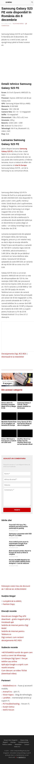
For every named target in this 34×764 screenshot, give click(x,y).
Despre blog (24, 740)
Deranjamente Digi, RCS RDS (13, 353)
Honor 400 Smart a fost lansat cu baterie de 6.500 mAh (8, 440)
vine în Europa (21, 165)
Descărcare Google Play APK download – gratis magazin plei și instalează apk (15, 619)
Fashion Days (9, 604)
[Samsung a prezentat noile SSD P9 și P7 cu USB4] (4, 534)
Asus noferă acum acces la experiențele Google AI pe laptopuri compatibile (18, 543)
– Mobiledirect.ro (8, 685)
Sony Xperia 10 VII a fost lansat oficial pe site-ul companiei (24, 423)
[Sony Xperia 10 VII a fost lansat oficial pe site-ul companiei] (25, 416)
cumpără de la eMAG (12, 601)
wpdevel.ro (22, 757)
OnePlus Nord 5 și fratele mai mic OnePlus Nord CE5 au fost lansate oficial (24, 441)
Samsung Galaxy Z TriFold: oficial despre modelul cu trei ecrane (24, 405)
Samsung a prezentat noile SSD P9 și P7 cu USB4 (20, 534)
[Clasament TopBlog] (17, 719)
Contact (26, 744)
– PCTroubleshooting (10, 703)
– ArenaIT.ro (6, 691)
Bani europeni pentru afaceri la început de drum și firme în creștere (20, 552)
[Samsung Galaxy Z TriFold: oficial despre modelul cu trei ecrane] (25, 397)
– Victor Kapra (7, 694)
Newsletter (18, 744)
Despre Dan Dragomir (11, 740)
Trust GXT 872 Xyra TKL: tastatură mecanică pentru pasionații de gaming (18, 526)
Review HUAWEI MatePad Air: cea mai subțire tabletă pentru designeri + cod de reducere (19, 561)
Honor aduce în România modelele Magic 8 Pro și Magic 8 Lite (8, 405)
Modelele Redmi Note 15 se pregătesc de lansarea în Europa (9, 423)
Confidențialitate (23, 742)
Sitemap (13, 742)
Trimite (17, 510)
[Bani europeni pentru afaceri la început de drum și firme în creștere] (4, 551)
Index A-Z (17, 746)
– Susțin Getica (7, 706)
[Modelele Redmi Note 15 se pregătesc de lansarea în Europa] (9, 416)
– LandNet (5, 697)
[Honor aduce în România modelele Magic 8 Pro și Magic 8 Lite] (9, 397)
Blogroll (5, 742)
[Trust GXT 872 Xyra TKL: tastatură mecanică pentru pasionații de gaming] (4, 525)
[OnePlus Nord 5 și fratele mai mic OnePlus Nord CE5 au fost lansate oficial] (25, 433)
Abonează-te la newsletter (12, 356)
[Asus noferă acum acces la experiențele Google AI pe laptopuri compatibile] (4, 542)
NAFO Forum (8, 709)
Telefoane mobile (18, 23)
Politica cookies (7, 744)
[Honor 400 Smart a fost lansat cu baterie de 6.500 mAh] (9, 433)
